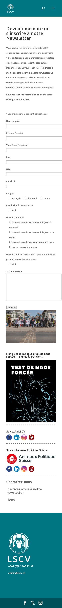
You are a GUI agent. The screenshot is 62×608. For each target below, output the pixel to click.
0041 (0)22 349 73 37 (20, 566)
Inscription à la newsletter (20, 205)
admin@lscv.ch (16, 573)
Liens (10, 500)
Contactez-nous (19, 482)
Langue (10, 193)
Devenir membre (15, 217)
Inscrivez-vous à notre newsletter (24, 490)
